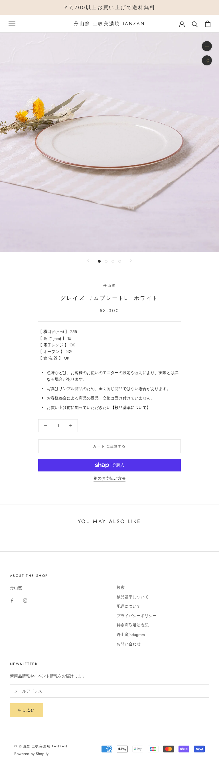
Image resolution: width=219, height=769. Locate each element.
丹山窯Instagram (131, 634)
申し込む (26, 710)
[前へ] (88, 261)
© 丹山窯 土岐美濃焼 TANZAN (41, 746)
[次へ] (131, 261)
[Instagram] (25, 600)
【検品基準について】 (131, 407)
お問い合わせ (129, 644)
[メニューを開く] (12, 23)
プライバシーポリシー (137, 616)
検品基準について (133, 597)
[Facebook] (12, 600)
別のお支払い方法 (109, 478)
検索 (121, 587)
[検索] (195, 24)
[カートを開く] (207, 24)
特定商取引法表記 (133, 625)
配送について (129, 606)
